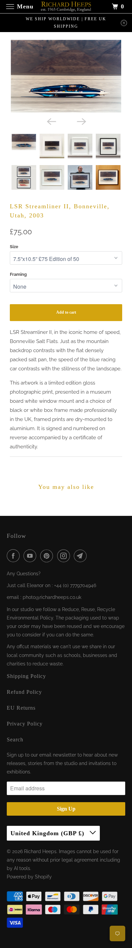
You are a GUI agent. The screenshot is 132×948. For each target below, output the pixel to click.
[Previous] (51, 120)
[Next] (80, 120)
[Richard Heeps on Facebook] (14, 555)
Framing (18, 274)
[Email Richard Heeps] (81, 555)
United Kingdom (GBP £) (48, 833)
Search (15, 739)
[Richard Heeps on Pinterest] (48, 555)
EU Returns (21, 708)
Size (14, 246)
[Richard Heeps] (66, 6)
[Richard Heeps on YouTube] (31, 555)
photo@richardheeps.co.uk (52, 597)
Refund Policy (24, 692)
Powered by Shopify (29, 876)
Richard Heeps (40, 851)
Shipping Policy (26, 676)
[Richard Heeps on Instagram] (65, 555)
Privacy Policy (25, 724)
